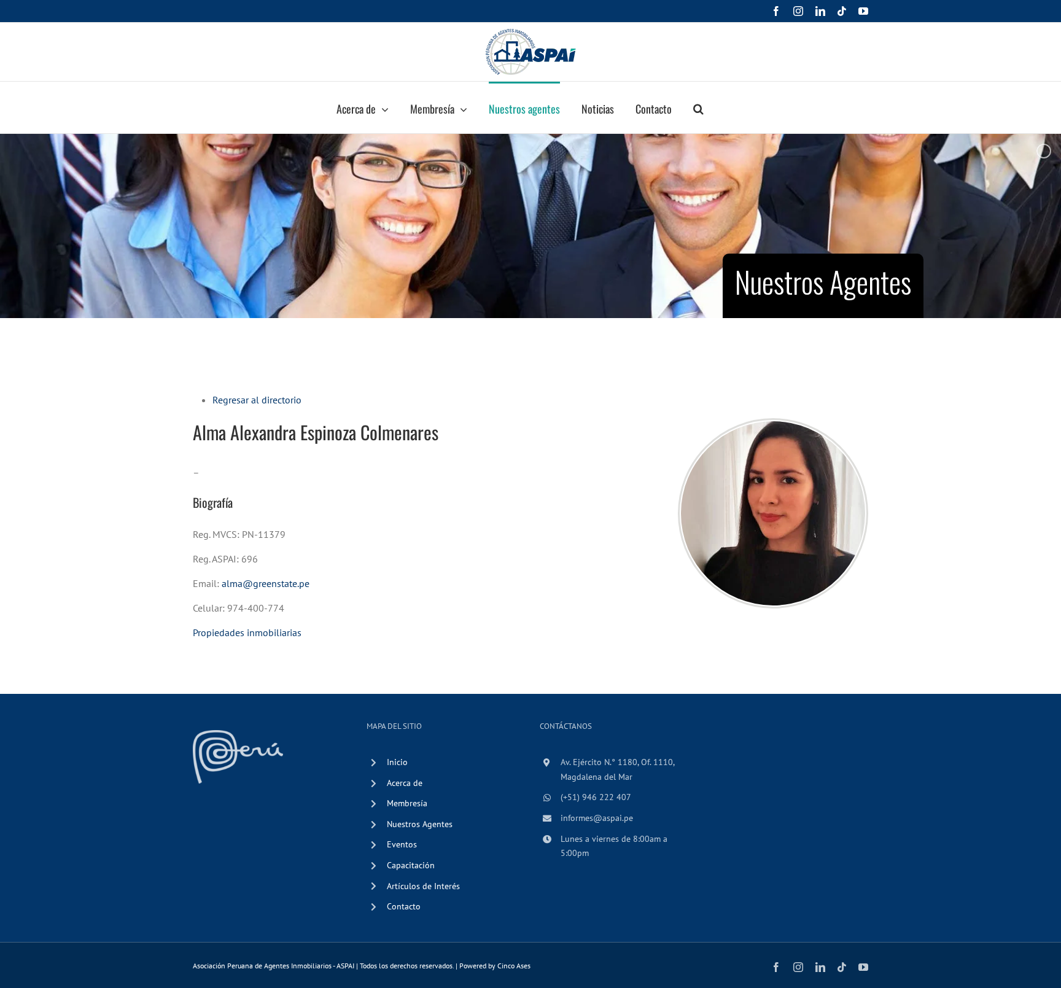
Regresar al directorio (256, 400)
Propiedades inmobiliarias (247, 632)
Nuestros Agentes (420, 824)
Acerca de (404, 782)
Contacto (404, 906)
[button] (698, 107)
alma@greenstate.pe (265, 583)
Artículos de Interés (423, 886)
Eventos (402, 844)
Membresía (407, 803)
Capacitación (411, 865)
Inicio (397, 762)
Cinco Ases (513, 965)
